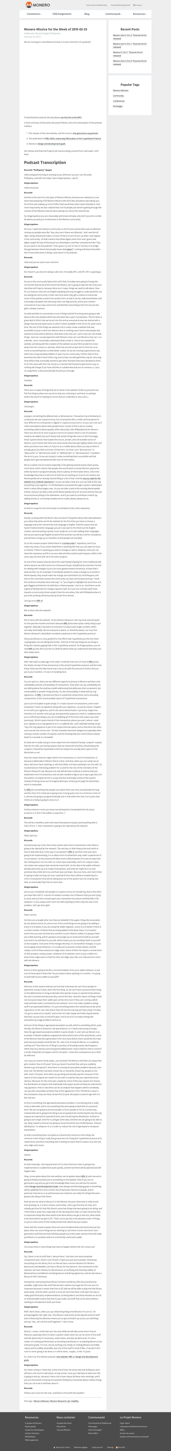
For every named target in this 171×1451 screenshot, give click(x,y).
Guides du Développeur (34, 1430)
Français (138, 5)
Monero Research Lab (60, 1401)
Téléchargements (61, 14)
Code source (97, 1447)
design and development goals (51, 143)
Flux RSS (121, 1447)
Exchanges (118, 106)
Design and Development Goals (44, 1186)
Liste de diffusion (63, 1430)
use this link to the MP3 (70, 117)
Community (118, 95)
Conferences (119, 101)
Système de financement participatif (134, 1436)
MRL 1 (40, 695)
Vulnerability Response (120, 5)
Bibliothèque (30, 1436)
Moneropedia (30, 1426)
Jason (69, 249)
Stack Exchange (94, 1430)
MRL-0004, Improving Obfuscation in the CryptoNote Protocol (73, 138)
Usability (75, 1401)
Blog (86, 14)
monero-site (68, 543)
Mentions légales (81, 1447)
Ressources (139, 14)
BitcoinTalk (92, 1433)
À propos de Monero (33, 1423)
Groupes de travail (64, 1423)
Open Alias (124, 1423)
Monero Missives (41, 1401)
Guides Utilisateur (32, 1433)
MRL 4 (39, 600)
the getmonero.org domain (85, 133)
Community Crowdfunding (96, 5)
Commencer (33, 14)
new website (62, 1356)
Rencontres (61, 1426)
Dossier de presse (127, 1433)
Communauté (112, 14)
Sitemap (110, 1447)
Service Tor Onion (63, 1447)
